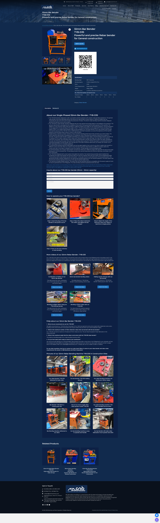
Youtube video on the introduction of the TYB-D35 (96, 166)
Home (43, 25)
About (117, 510)
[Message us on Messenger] (157, 515)
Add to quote (79, 43)
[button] (69, 29)
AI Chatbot (113, 510)
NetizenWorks (99, 510)
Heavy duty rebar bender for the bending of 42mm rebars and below (64, 164)
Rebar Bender (49, 25)
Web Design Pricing (106, 510)
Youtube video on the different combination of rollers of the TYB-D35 (64, 167)
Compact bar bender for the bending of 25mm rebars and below (66, 166)
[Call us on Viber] (157, 520)
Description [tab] (48, 108)
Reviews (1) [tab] (56, 108)
